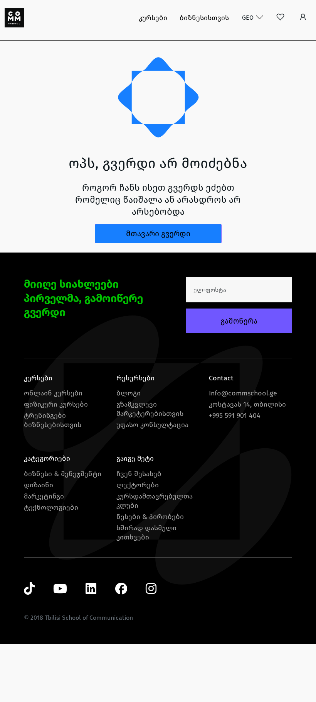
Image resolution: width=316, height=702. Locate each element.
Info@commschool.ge (243, 393)
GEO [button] (248, 17)
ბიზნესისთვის (204, 18)
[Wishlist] (280, 17)
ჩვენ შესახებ (138, 474)
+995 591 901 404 (235, 415)
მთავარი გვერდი (158, 233)
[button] (303, 17)
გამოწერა (238, 321)
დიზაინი (38, 485)
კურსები (153, 18)
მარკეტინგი (44, 496)
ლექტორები (137, 485)
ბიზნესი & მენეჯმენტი (62, 474)
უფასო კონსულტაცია (152, 425)
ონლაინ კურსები (53, 393)
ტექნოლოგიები (51, 507)
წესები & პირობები (150, 516)
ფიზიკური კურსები (56, 404)
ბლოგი (128, 393)
